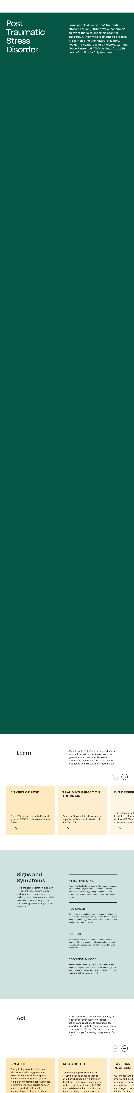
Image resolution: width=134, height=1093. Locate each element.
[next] (124, 777)
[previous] (115, 777)
